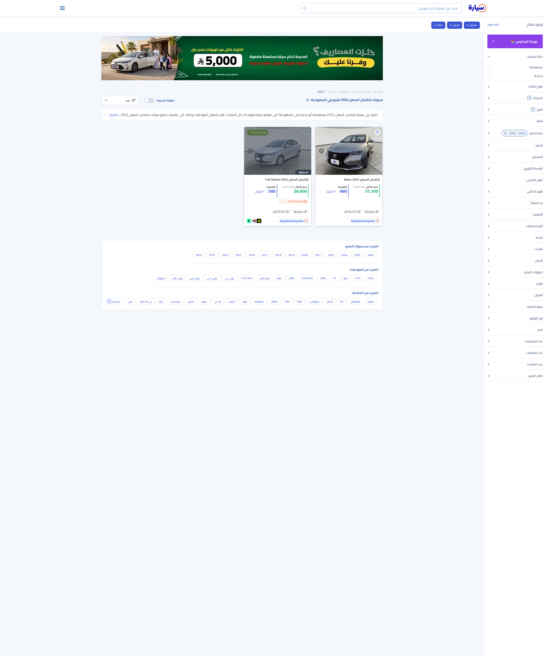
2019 (291, 254)
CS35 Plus (307, 278)
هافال (274, 301)
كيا (341, 301)
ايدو (345, 278)
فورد (244, 301)
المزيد (113, 114)
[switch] (149, 100)
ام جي (217, 301)
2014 (225, 254)
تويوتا (370, 301)
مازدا (299, 301)
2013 (212, 254)
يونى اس (177, 278)
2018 (278, 254)
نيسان (330, 301)
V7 (334, 278)
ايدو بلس (265, 278)
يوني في (194, 278)
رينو (161, 301)
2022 (440, 25)
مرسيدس (175, 301)
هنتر (279, 278)
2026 (371, 254)
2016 (252, 254)
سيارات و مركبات (360, 91)
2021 (318, 254)
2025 (357, 254)
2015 (238, 254)
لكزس (231, 301)
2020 (305, 254)
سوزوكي (314, 301)
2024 (344, 254)
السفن (455, 25)
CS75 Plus (247, 278)
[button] (120, 100)
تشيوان (161, 278)
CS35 (371, 278)
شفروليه (259, 301)
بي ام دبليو (146, 301)
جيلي (130, 301)
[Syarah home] (477, 8)
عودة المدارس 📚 (524, 41)
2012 (199, 254)
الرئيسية (378, 91)
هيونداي (355, 301)
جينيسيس (115, 301)
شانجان (473, 25)
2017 (265, 254)
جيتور (204, 301)
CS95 (323, 278)
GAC (287, 301)
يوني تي (229, 278)
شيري (190, 301)
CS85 (291, 278)
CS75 (358, 278)
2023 (331, 254)
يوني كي (212, 278)
